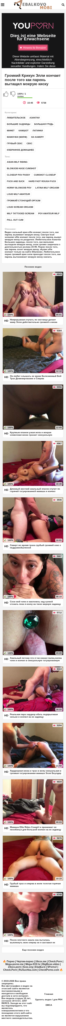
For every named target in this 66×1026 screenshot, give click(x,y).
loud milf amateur (18, 194)
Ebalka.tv (40, 967)
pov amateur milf (49, 213)
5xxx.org (28, 967)
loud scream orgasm (20, 207)
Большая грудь (43, 124)
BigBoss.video (50, 964)
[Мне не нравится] (13, 95)
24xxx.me (40, 961)
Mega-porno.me (14, 964)
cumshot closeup (45, 175)
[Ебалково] (33, 4)
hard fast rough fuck (42, 181)
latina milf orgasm (47, 187)
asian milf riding (17, 162)
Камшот (24, 130)
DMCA (49, 1005)
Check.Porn (55, 961)
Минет (11, 130)
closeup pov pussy (18, 175)
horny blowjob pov (19, 187)
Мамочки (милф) (17, 137)
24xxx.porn (14, 967)
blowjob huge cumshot (21, 168)
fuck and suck (16, 181)
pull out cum (15, 220)
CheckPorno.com (49, 970)
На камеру (37, 137)
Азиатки (34, 117)
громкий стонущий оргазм (23, 200)
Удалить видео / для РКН (48, 999)
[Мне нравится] (6, 95)
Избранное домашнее (20, 150)
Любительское (16, 117)
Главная (48, 994)
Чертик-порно (24, 961)
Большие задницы (18, 124)
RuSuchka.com (28, 970)
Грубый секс (15, 143)
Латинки (38, 130)
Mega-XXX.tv (32, 964)
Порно (11, 961)
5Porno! (52, 967)
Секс (29, 143)
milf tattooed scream (20, 213)
